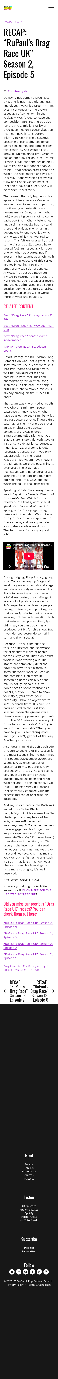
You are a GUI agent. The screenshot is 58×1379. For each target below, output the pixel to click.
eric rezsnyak (31, 966)
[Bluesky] (25, 1272)
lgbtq (46, 966)
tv (30, 970)
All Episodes (29, 1206)
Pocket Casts (29, 1216)
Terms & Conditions (39, 1284)
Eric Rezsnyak (17, 91)
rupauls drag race (14, 970)
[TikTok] (18, 1272)
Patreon (29, 1247)
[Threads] (39, 1272)
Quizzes (28, 1175)
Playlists (29, 1178)
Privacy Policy (15, 1284)
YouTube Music (29, 1220)
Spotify (29, 1213)
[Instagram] (46, 1272)
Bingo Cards (29, 1171)
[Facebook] (32, 1272)
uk (37, 970)
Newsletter (29, 1251)
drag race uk (11, 966)
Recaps (29, 1164)
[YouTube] (12, 1272)
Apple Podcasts (29, 1209)
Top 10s (28, 1168)
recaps (7, 21)
